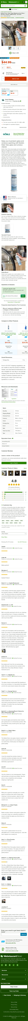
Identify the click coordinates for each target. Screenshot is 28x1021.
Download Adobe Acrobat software (8, 401)
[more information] (21, 101)
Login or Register (14, 463)
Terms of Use (10, 302)
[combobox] (14, 5)
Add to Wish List (14, 84)
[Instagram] (2, 965)
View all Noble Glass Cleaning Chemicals (18, 134)
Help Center (14, 987)
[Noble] (6, 134)
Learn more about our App (12, 950)
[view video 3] (17, 473)
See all (25, 468)
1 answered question (19, 17)
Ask (23, 296)
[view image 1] (4, 473)
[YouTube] (6, 965)
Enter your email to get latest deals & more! (13, 931)
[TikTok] (13, 965)
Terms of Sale (14, 1002)
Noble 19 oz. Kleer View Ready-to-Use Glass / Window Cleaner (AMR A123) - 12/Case (8, 334)
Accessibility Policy (14, 1009)
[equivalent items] (13, 438)
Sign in (23, 73)
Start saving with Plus (11, 943)
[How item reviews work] (19, 489)
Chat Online (7, 995)
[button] (10, 48)
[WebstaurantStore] (14, 956)
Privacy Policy (17, 302)
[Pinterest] (17, 965)
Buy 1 (2, 60)
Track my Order (14, 991)
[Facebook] (10, 965)
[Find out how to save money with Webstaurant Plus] (8, 337)
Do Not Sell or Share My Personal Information (14, 1011)
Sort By (3, 531)
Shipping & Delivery (20, 995)
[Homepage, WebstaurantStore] (14, 2)
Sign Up (24, 934)
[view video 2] (11, 473)
